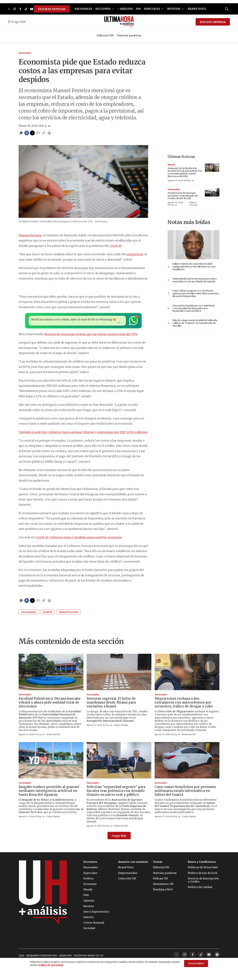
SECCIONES (103, 8)
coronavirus (134, 254)
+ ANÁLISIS (125, 8)
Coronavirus (28, 612)
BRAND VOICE (197, 8)
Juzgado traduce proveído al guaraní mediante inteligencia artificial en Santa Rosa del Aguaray (49, 791)
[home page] (119, 21)
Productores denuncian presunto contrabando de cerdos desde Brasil (183, 196)
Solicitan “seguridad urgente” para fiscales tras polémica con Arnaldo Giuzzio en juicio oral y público (116, 791)
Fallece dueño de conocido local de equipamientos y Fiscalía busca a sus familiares (193, 267)
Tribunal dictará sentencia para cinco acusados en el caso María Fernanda (194, 280)
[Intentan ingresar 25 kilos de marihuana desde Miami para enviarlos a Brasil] (119, 672)
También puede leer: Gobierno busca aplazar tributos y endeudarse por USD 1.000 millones (83, 432)
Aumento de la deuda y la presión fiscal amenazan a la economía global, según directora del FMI (185, 172)
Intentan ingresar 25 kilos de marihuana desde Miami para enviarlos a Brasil (111, 702)
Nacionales (25, 53)
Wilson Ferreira (193, 203)
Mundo (171, 164)
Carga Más (119, 835)
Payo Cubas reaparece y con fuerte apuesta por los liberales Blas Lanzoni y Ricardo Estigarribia (195, 293)
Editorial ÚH (105, 35)
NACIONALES (83, 8)
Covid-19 (115, 246)
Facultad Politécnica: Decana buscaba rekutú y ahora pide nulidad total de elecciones (49, 702)
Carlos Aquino (53, 816)
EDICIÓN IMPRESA (213, 22)
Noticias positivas (129, 35)
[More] (113, 9)
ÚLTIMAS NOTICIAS (52, 9)
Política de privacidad (51, 965)
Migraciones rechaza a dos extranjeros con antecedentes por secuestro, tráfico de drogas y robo (184, 702)
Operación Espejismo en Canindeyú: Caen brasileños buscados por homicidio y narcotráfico (193, 308)
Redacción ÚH (53, 734)
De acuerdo (196, 963)
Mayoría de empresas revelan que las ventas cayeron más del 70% (91, 334)
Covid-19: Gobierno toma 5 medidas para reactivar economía (79, 537)
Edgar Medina (121, 725)
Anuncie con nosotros (133, 861)
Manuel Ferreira (30, 235)
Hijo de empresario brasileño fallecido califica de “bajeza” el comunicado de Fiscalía (194, 323)
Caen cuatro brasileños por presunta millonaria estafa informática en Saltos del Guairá (185, 791)
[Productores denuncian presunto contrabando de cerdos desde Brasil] (212, 192)
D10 (138, 8)
